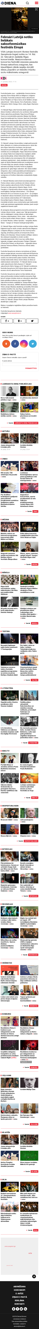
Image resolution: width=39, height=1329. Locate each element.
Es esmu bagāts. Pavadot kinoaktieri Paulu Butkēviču (27, 767)
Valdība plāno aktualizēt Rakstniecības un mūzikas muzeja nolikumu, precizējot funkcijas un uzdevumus (28, 708)
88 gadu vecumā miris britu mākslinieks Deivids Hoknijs (9, 610)
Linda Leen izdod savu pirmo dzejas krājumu (9, 999)
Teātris (6, 631)
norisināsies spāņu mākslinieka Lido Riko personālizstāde (9, 590)
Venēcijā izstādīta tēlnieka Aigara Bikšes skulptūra (29, 589)
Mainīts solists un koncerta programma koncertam (9, 536)
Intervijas (7, 849)
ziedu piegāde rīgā (10, 1246)
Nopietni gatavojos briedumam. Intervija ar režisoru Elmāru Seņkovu (9, 888)
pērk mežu (18, 1247)
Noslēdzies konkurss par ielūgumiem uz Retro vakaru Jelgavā (28, 1031)
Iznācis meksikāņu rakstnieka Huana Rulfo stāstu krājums (9, 980)
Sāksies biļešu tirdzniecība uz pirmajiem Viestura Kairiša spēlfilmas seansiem (9, 789)
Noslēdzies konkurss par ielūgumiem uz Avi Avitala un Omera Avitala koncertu (10, 1033)
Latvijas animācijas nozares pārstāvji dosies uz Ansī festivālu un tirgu (27, 788)
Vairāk (11, 423)
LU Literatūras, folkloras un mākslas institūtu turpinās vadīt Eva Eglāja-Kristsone (10, 731)
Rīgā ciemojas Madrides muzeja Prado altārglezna (8, 1095)
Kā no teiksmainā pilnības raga (8, 399)
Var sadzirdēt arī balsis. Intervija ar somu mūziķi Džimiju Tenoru (28, 888)
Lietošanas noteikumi (19, 1319)
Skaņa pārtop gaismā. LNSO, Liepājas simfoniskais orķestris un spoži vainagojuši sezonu (29, 945)
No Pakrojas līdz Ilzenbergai (27, 1116)
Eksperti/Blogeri (10, 806)
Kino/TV (5, 751)
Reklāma (19, 1300)
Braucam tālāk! (9, 820)
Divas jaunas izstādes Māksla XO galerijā (28, 1163)
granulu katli (10, 1265)
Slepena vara (28, 836)
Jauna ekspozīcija (8, 446)
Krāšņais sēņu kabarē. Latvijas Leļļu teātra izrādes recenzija (9, 921)
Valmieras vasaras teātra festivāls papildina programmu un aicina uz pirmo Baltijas (9, 671)
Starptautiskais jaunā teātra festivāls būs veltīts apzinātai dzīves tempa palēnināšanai (28, 671)
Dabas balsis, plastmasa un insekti (28, 416)
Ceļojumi (6, 1075)
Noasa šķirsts (9, 836)
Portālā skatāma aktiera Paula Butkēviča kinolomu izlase (9, 768)
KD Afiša (6, 1132)
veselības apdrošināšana (16, 1258)
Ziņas (4, 459)
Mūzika (4, 85)
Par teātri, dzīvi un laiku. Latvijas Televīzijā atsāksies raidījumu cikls (28, 649)
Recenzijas (7, 904)
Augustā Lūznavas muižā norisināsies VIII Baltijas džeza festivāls (9, 556)
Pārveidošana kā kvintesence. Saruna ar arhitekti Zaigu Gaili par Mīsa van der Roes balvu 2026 (10, 867)
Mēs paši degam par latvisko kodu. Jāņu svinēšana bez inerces (28, 1196)
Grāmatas (7, 963)
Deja (4, 1179)
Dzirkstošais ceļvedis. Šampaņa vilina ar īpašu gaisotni (9, 1117)
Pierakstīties (31, 368)
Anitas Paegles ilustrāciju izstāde (8, 1164)
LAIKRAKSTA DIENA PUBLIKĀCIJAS (17, 384)
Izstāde (27, 1089)
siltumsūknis (26, 1267)
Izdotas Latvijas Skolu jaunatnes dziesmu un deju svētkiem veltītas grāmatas (28, 980)
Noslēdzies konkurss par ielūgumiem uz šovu (28, 1055)
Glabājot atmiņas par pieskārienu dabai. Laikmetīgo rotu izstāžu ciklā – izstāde (28, 613)
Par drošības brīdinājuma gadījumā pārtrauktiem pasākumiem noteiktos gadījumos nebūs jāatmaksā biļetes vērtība (9, 500)
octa (30, 1253)
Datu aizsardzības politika (19, 1321)
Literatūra (7, 688)
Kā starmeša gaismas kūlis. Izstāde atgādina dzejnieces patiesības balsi (29, 733)
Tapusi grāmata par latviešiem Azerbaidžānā (28, 999)
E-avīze (19, 1293)
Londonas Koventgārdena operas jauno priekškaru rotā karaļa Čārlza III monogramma (29, 476)
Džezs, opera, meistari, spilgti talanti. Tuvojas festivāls (29, 556)
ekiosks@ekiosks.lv (19, 1326)
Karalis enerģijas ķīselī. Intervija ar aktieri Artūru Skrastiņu (27, 866)
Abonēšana (19, 1286)
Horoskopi (19, 1290)
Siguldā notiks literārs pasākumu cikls (9, 704)
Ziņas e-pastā (19, 1297)
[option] (19, 20)
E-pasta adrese (7, 361)
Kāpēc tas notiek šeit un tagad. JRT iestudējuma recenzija (28, 922)
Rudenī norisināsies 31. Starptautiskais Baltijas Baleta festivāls (8, 1196)
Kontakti (19, 1304)
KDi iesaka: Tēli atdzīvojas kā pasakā (9, 474)
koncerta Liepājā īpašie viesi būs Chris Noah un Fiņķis (29, 535)
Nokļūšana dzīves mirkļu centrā (9, 415)
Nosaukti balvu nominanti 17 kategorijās (9, 647)
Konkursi (6, 1014)
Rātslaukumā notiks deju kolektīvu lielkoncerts (8, 1217)
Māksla (6, 572)
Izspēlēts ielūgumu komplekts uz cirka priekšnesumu (9, 1055)
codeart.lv (23, 1324)
